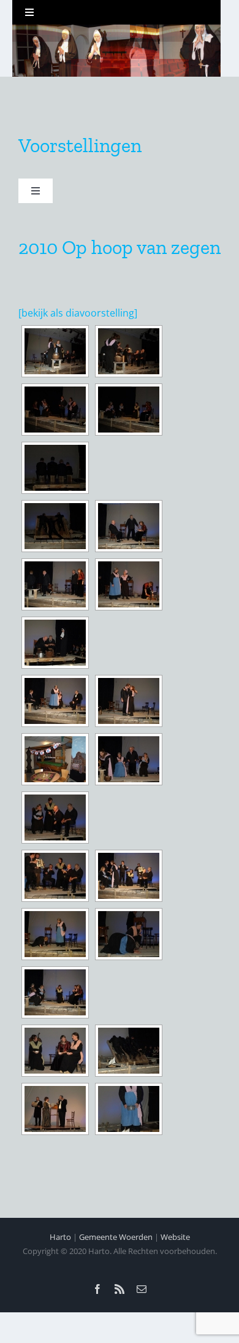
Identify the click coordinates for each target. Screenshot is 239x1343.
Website (175, 1236)
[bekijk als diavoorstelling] (77, 313)
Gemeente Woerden (116, 1236)
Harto (60, 1236)
